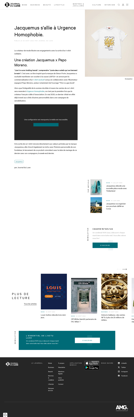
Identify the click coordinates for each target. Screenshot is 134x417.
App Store (91, 363)
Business (35, 5)
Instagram (124, 371)
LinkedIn (124, 363)
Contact (60, 384)
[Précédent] (119, 269)
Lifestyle (59, 5)
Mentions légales (61, 372)
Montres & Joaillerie (78, 5)
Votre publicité (61, 379)
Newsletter (61, 367)
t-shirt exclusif (39, 79)
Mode (24, 5)
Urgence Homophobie (35, 91)
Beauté (47, 5)
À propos (61, 363)
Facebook (124, 376)
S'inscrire (105, 245)
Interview (109, 5)
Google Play (91, 367)
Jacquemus (19, 161)
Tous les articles (30, 303)
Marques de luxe (51, 389)
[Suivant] (124, 269)
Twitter (123, 367)
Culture (96, 5)
